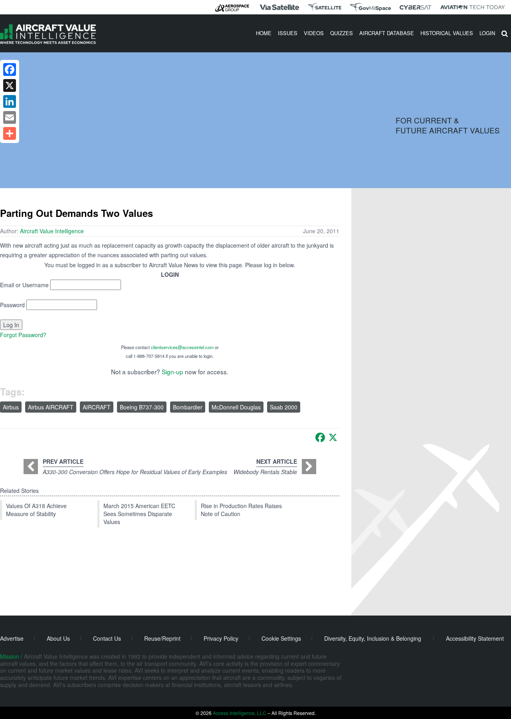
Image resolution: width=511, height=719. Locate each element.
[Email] (10, 117)
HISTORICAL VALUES (446, 33)
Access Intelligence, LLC (239, 712)
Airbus (11, 407)
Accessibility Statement (475, 638)
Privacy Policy (221, 638)
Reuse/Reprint (162, 638)
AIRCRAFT (97, 407)
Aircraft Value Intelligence (52, 231)
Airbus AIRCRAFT (50, 407)
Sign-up (172, 371)
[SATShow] (324, 7)
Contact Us (107, 638)
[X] (333, 437)
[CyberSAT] (415, 7)
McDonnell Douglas (236, 407)
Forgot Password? (23, 335)
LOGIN (487, 33)
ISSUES (287, 33)
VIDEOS (314, 33)
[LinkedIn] (10, 101)
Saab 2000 (283, 407)
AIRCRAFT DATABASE (386, 33)
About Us (58, 638)
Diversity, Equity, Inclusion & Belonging (372, 638)
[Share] (10, 133)
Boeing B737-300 (142, 407)
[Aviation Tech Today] (472, 7)
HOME (263, 33)
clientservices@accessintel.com (182, 347)
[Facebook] (320, 437)
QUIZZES (341, 33)
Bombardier (187, 407)
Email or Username (24, 285)
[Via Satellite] (279, 7)
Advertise (12, 638)
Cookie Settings (281, 638)
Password (12, 305)
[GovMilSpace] (370, 7)
